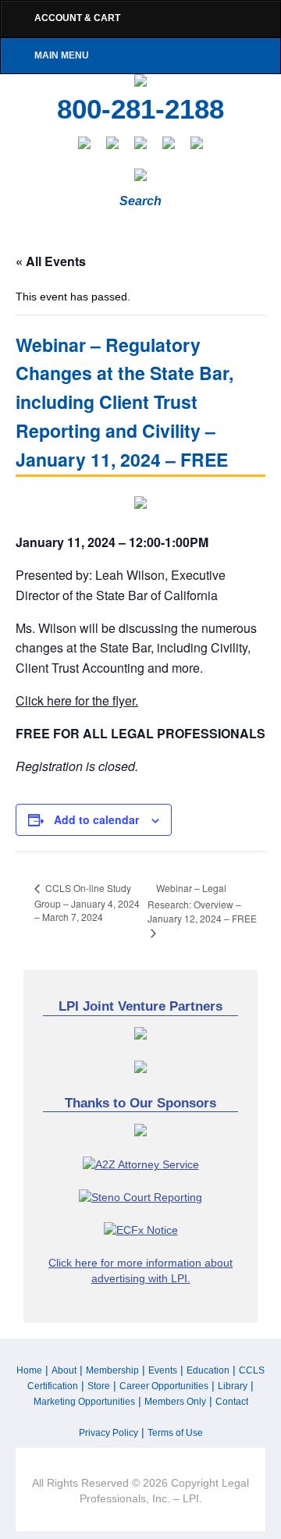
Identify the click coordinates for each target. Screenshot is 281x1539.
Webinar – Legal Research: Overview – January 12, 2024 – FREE (202, 903)
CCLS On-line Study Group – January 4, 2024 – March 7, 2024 (87, 902)
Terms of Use (175, 1432)
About (64, 1370)
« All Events (51, 261)
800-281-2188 (140, 109)
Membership (112, 1370)
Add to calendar (96, 819)
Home (29, 1370)
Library (232, 1386)
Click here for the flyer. (77, 700)
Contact (231, 1401)
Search (140, 201)
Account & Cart (77, 17)
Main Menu (61, 55)
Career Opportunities (163, 1386)
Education (208, 1370)
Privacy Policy (108, 1432)
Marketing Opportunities (84, 1401)
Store (98, 1386)
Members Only (175, 1401)
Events (162, 1370)
